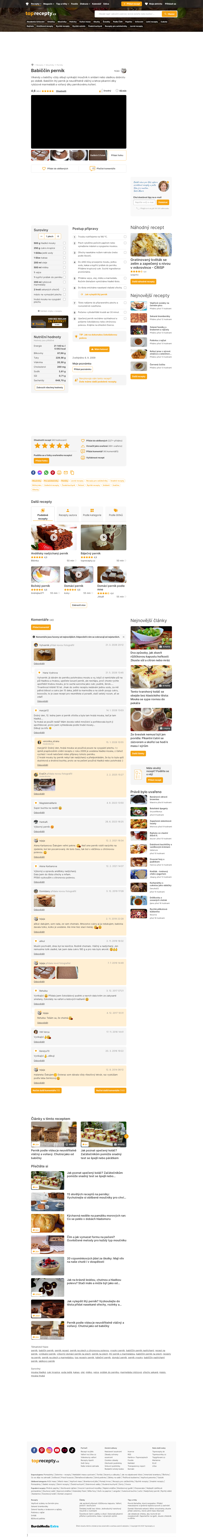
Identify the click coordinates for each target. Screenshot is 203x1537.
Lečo (140, 1491)
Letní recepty (152, 22)
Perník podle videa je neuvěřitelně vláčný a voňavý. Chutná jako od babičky (53, 1154)
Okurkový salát (48, 1491)
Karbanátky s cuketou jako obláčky (161, 884)
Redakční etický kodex (114, 1469)
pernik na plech (100, 1353)
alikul (42, 941)
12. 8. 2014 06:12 (115, 1069)
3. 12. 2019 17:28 (115, 891)
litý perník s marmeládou (122, 1353)
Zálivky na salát (114, 1477)
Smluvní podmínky (112, 1466)
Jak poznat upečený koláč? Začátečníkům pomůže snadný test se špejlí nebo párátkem (101, 1154)
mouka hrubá (38, 1375)
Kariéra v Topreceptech (138, 1457)
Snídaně (106, 485)
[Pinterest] (42, 1450)
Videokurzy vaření (88, 1457)
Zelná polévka (100, 1477)
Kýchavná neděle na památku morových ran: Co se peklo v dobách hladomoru (96, 1217)
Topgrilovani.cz (158, 1457)
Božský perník (40, 586)
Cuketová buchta (129, 1491)
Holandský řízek (79, 1491)
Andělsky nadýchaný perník (49, 553)
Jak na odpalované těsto (132, 1474)
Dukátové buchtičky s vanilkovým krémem (161, 845)
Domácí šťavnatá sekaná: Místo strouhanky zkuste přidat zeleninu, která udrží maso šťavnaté (149, 1509)
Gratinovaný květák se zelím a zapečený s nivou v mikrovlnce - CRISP (150, 264)
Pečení (81, 485)
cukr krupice (53, 1372)
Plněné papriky (52, 1488)
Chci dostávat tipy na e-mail (147, 197)
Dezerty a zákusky (112, 1474)
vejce (96, 1372)
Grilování (139, 22)
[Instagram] (49, 1450)
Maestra (153, 802)
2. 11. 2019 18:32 (115, 941)
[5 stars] (66, 445)
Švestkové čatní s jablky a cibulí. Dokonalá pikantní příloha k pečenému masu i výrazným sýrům (101, 1515)
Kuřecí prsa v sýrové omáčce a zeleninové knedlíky (160, 354)
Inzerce (131, 1451)
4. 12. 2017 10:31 (115, 1013)
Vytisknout (59, 472)
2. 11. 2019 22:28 (115, 918)
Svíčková (56, 1477)
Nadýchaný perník (151, 1491)
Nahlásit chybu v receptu (51, 311)
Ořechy (35, 489)
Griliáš (33, 1515)
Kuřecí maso (85, 22)
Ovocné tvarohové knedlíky (90, 1488)
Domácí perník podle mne (111, 587)
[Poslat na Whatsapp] (46, 472)
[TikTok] (72, 1450)
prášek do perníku (109, 1372)
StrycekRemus (156, 811)
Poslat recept (66, 472)
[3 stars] (52, 445)
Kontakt (131, 1469)
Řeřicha (166, 1474)
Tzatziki (160, 1477)
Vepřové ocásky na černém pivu (159, 304)
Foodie (131, 1460)
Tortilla (99, 1474)
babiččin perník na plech (149, 1353)
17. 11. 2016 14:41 (115, 1031)
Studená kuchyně (109, 1484)
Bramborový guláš (125, 1488)
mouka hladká (38, 1372)
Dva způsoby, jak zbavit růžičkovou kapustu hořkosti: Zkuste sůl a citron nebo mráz (150, 656)
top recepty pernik (84, 1357)
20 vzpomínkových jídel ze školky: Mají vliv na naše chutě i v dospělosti (95, 1260)
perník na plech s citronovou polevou (89, 1350)
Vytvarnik (56, 645)
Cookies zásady (111, 1460)
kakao (76, 1372)
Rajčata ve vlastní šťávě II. (159, 834)
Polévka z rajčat (158, 340)
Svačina (116, 485)
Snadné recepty (117, 481)
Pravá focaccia (67, 1477)
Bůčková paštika (38, 1518)
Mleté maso (63, 1481)
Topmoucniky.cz (159, 1454)
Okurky (96, 22)
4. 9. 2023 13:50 (115, 802)
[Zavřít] (123, 637)
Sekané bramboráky (160, 316)
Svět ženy (85, 1463)
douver (153, 838)
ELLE (154, 1463)
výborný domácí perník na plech (74, 1353)
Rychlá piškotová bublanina (158, 910)
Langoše (116, 1491)
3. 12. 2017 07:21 (115, 990)
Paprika (128, 22)
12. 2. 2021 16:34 (115, 840)
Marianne (156, 1460)
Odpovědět (39, 663)
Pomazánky (48, 1474)
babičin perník (46, 1350)
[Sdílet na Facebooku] (33, 472)
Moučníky (62, 22)
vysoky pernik (117, 1350)
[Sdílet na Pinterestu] (53, 472)
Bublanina (36, 1494)
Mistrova (153, 826)
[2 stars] (44, 445)
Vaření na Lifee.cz (88, 1454)
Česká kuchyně (95, 26)
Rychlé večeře (78, 26)
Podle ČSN (117, 22)
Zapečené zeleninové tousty (160, 822)
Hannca (153, 865)
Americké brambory (152, 1474)
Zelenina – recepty (63, 1474)
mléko (89, 1372)
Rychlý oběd (166, 1491)
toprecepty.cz (88, 560)
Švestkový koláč (49, 1494)
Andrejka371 (37, 593)
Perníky (60, 65)
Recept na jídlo (87, 1451)
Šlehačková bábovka (84, 1477)
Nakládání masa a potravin (84, 1474)
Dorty (121, 1484)
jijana (152, 903)
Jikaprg (153, 877)
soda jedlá (66, 1372)
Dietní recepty (63, 1484)
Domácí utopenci (65, 1494)
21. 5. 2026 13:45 (115, 672)
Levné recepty (136, 26)
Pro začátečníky (51, 481)
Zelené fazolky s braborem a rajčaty (159, 328)
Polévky (73, 22)
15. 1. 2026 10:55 (115, 742)
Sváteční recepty (51, 485)
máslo (162, 1372)
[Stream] (64, 1450)
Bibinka (35, 560)
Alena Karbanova (48, 866)
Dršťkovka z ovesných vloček (158, 898)
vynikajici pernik (47, 1353)
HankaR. (43, 821)
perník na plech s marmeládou (57, 1357)
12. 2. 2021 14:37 (115, 866)
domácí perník (119, 1357)
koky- (67, 593)
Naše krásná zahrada (90, 1466)
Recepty (39, 65)
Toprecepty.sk (158, 1451)
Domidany (57, 891)
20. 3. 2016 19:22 (115, 1050)
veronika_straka (51, 741)
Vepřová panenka (148, 1477)
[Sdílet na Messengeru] (40, 472)
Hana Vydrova (50, 672)
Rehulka (43, 990)
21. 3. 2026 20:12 (115, 644)
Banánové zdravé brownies (158, 797)
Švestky (106, 22)
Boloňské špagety (159, 808)
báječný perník (103, 1357)
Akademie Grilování (35, 22)
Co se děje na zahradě (40, 1477)
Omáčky (51, 22)
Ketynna (153, 915)
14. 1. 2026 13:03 (115, 710)
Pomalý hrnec (105, 1481)
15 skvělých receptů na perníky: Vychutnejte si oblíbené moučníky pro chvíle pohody (96, 1198)
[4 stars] (59, 445)
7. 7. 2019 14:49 (116, 963)
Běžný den (36, 485)
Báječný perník (91, 553)
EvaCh (55, 773)
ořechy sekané (150, 1372)
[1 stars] (37, 445)
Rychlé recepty (63, 26)
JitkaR (100, 596)
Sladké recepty (48, 1484)
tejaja (116, 70)
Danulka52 (154, 888)
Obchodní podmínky (113, 1463)
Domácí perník (73, 586)
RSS (129, 1454)
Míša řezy (92, 1491)
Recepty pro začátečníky (116, 26)
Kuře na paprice (104, 1491)
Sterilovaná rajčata (68, 1488)
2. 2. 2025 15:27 (115, 774)
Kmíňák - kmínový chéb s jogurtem (159, 872)
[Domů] (32, 65)
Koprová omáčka (64, 1491)
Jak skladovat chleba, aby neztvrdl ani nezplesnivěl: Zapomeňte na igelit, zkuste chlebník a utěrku (149, 1516)
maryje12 (44, 710)
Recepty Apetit (87, 1460)
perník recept (62, 1350)
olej (83, 1372)
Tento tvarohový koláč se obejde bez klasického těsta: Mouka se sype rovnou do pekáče (149, 697)
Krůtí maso (51, 1481)
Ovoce (128, 1484)
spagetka (134, 275)
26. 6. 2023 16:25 (114, 821)
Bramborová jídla (91, 1481)
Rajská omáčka (109, 1488)
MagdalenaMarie (48, 803)
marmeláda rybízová (131, 1372)
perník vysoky (135, 1357)
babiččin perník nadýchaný (140, 1350)
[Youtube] (57, 1450)
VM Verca (44, 1032)
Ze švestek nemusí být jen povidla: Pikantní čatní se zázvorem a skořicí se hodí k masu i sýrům (149, 740)
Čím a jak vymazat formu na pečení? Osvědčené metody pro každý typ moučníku (96, 1238)
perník (34, 1350)
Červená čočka (157, 364)
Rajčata (30, 26)
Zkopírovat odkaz (72, 472)
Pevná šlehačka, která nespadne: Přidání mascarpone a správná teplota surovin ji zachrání (149, 1504)
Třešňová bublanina (130, 1477)
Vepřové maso (76, 1481)
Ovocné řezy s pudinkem (157, 860)
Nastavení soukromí (113, 1451)
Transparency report (136, 1466)
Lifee (154, 1466)
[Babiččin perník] (44, 654)
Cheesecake (139, 1488)
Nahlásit (131, 1463)
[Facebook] (34, 1450)
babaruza (154, 850)
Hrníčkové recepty (45, 26)
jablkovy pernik (47, 1361)
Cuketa (164, 22)
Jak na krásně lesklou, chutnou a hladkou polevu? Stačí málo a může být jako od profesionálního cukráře (94, 1283)
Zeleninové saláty (93, 1484)
